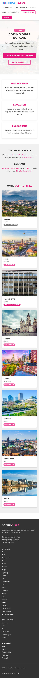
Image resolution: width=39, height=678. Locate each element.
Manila (4, 587)
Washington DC (6, 608)
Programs (24, 7)
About (16, 7)
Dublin (4, 576)
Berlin (3, 555)
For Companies (13, 12)
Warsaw (4, 605)
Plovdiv (4, 593)
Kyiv (3, 579)
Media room (5, 632)
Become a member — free (11, 537)
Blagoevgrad (5, 558)
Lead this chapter (19, 62)
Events (33, 7)
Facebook (5, 655)
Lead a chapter (6, 635)
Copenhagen (5, 573)
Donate (4, 638)
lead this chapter (27, 157)
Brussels (4, 567)
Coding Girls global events (19, 155)
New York (5, 590)
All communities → (7, 614)
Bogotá (4, 561)
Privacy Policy (16, 673)
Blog (4, 12)
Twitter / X (5, 658)
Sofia (3, 596)
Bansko (4, 552)
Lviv (3, 585)
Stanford (4, 599)
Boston (4, 564)
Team (3, 626)
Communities (7, 7)
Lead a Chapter (28, 12)
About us (4, 623)
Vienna (4, 602)
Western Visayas (6, 611)
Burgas (4, 570)
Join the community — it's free (19, 56)
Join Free (7, 17)
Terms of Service (6, 673)
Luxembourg (6, 582)
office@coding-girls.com (23, 171)
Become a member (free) (11, 168)
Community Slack (8, 542)
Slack (28, 168)
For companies (6, 652)
